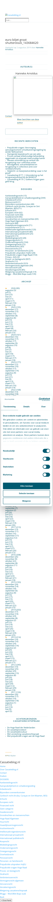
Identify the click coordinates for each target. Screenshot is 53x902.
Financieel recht (12, 214)
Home (2, 766)
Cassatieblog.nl (10, 762)
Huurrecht (9, 223)
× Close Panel (6, 900)
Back (2, 897)
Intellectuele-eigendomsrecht (18, 229)
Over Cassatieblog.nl (9, 769)
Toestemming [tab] (9, 406)
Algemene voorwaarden (27, 755)
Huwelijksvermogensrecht (16, 225)
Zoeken (3, 776)
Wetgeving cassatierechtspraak (18, 271)
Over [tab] (43, 406)
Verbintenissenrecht (14, 263)
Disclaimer (24, 759)
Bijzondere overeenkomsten (17, 204)
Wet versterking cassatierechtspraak (23, 734)
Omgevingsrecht (12, 240)
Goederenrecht (12, 217)
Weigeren (26, 501)
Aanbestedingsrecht (14, 195)
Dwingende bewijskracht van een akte (24, 154)
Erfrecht (8, 210)
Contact (8, 116)
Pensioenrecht (11, 248)
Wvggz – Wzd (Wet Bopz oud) (18, 274)
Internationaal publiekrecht (17, 233)
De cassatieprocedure (16, 729)
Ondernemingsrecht (14, 242)
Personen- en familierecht (16, 250)
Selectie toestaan (26, 493)
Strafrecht (9, 261)
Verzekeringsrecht (13, 269)
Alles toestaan (26, 486)
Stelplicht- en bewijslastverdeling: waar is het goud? (26, 172)
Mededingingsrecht (13, 238)
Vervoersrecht (11, 267)
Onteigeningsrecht (13, 244)
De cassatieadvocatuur (17, 731)
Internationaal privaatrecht (17, 231)
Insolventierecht (12, 227)
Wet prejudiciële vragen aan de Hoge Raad (26, 736)
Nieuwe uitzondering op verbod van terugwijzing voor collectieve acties (22, 161)
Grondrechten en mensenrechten (20, 219)
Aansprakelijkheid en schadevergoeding (22, 198)
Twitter (8, 751)
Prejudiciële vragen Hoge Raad (18, 255)
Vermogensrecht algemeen (17, 265)
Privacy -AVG (11, 257)
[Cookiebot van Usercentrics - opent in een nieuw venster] (39, 399)
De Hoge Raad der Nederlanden (21, 727)
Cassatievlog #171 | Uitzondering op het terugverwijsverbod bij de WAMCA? (24, 176)
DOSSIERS (4, 779)
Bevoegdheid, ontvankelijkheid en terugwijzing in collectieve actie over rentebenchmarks (21, 166)
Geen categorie (6, 808)
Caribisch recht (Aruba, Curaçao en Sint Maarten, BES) (22, 207)
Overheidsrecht (12, 246)
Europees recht (12, 212)
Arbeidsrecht (11, 200)
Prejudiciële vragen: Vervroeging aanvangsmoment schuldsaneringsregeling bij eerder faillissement (25, 149)
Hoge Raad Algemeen (14, 221)
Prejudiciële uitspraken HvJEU (18, 253)
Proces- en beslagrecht (15, 259)
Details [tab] (26, 406)
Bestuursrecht (11, 202)
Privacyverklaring (11, 759)
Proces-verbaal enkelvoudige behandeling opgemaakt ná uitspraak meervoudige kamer (25, 157)
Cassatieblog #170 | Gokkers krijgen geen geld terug (24, 180)
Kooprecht (9, 236)
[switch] (46, 459)
